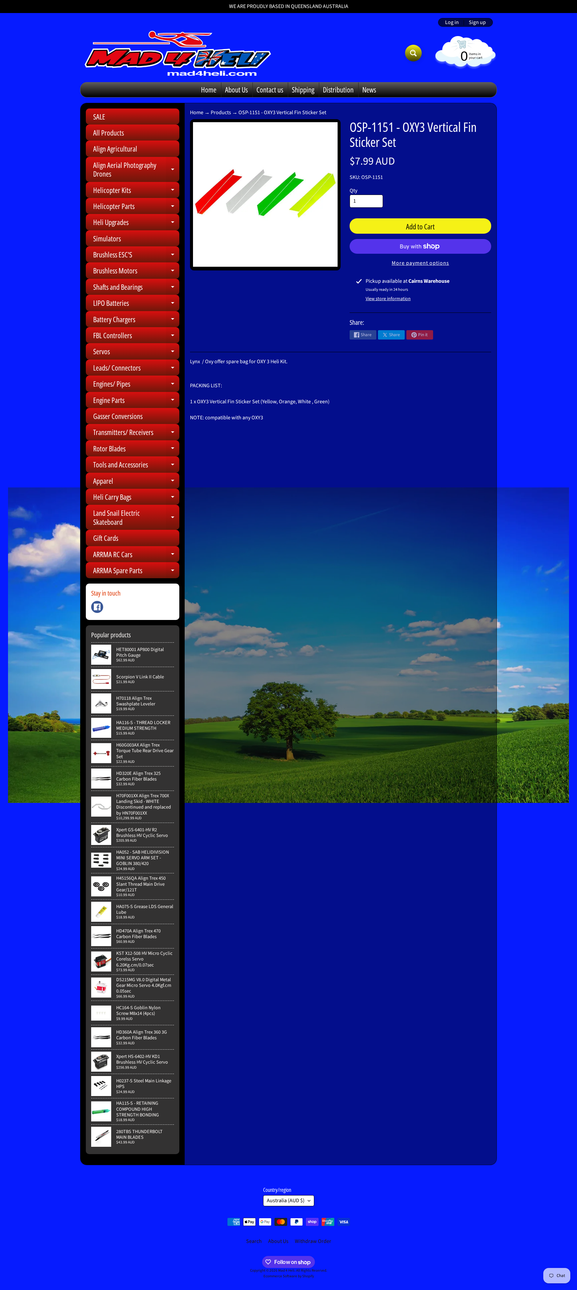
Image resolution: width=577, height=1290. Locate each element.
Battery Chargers (136, 320)
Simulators (107, 238)
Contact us (269, 89)
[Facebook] (97, 607)
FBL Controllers (136, 336)
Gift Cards (105, 538)
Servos (136, 352)
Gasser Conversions (118, 416)
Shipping (303, 89)
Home (208, 89)
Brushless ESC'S (136, 255)
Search (254, 1241)
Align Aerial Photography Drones (136, 170)
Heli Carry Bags (136, 498)
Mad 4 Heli (286, 1270)
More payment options (420, 263)
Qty (353, 190)
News (369, 89)
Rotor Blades (136, 449)
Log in (452, 22)
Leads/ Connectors (136, 369)
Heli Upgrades (136, 223)
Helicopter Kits (136, 191)
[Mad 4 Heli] (177, 53)
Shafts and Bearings (136, 288)
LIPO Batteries (136, 304)
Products (221, 112)
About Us (236, 89)
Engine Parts (136, 401)
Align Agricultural (115, 149)
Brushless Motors (136, 271)
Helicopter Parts (136, 207)
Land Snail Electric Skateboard (136, 517)
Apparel (136, 482)
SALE (99, 117)
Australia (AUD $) (286, 1200)
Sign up (477, 22)
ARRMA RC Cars (136, 555)
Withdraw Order (313, 1241)
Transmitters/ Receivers (136, 433)
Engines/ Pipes (136, 385)
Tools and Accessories (136, 465)
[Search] (413, 53)
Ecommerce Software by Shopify (288, 1276)
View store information (388, 298)
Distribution (338, 89)
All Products (108, 133)
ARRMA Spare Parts (136, 571)
